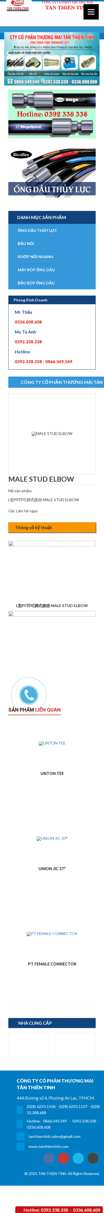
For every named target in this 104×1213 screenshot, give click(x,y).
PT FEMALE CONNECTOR (52, 964)
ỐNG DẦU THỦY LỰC (37, 230)
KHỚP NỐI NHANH (35, 256)
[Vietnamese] (97, 22)
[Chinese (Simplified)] (86, 22)
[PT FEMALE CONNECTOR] (52, 933)
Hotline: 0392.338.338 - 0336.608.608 (62, 1209)
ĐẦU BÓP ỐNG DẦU (36, 282)
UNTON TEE (52, 773)
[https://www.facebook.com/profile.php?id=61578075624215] (48, 1158)
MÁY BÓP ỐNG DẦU (36, 269)
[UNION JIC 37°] (52, 838)
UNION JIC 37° (52, 868)
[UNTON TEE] (52, 743)
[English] (91, 22)
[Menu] (91, 12)
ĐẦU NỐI (26, 243)
